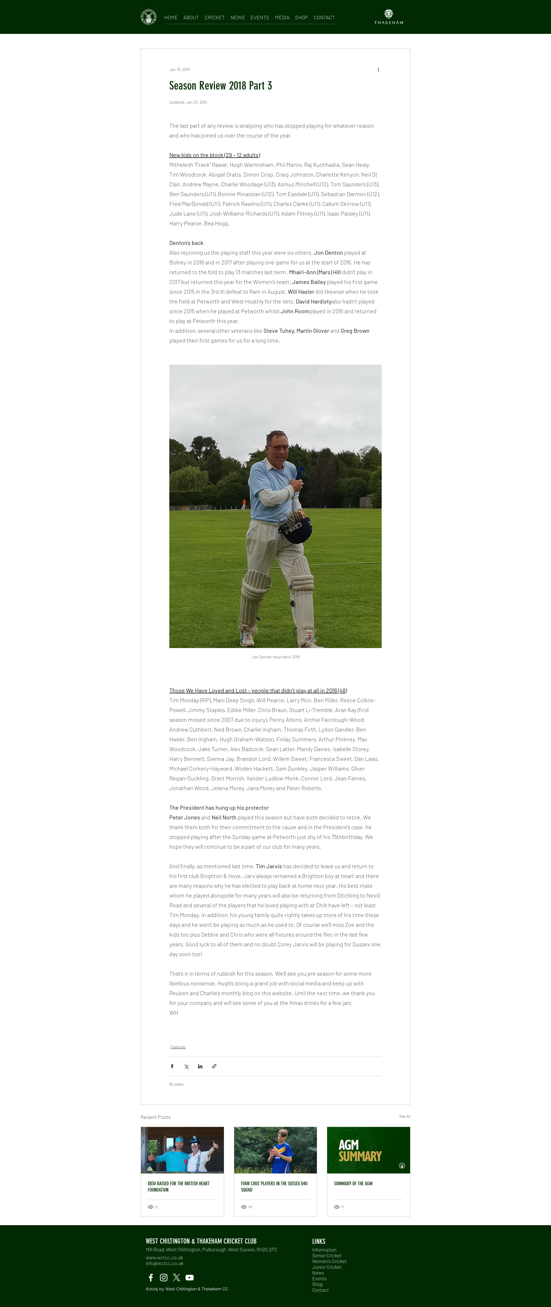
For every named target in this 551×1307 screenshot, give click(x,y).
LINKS (318, 1242)
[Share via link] (214, 1066)
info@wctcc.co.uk (164, 1263)
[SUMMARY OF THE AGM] (368, 1150)
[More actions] (378, 69)
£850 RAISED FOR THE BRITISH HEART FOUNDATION (178, 1186)
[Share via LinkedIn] (200, 1066)
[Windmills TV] (190, 1278)
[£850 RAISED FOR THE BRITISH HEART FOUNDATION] (182, 1150)
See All (404, 1116)
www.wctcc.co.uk (164, 1257)
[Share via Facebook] (172, 1066)
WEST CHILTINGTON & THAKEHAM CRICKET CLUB (201, 1241)
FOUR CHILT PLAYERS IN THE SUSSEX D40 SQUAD (274, 1186)
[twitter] (177, 1278)
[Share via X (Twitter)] (186, 1066)
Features (178, 1046)
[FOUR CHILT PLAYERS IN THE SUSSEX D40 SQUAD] (275, 1150)
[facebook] (151, 1278)
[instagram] (164, 1278)
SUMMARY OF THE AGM (353, 1183)
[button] (191, 16)
